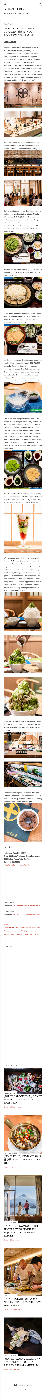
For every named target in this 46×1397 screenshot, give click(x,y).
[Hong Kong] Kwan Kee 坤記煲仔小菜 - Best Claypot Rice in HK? (23, 1159)
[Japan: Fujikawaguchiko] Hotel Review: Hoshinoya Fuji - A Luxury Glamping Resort (21, 1230)
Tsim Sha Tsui (34, 934)
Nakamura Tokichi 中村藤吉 (13, 934)
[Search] (40, 3)
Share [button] (6, 924)
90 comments (15, 1369)
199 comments (15, 1167)
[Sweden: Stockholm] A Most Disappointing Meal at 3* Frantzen (23, 1099)
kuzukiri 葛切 (22, 931)
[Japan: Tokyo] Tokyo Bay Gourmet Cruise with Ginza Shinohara (23, 1302)
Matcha (30, 931)
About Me (16, 13)
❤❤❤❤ (11, 927)
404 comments (15, 1107)
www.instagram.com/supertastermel (26, 915)
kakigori (14, 931)
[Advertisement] (23, 1035)
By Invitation (21, 927)
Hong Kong (36, 927)
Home (7, 13)
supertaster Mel (14, 8)
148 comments (15, 1310)
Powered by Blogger (25, 1385)
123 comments (15, 1240)
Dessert (28, 927)
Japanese (7, 931)
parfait (26, 934)
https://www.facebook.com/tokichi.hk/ (18, 865)
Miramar (37, 931)
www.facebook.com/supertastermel (26, 906)
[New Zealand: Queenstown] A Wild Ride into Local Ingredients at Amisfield (22, 1362)
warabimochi (8, 938)
